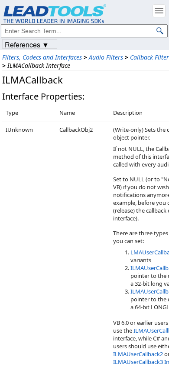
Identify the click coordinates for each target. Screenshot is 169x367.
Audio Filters (106, 57)
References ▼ (27, 44)
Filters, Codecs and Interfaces (42, 57)
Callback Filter (149, 57)
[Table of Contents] (159, 10)
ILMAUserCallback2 (138, 354)
